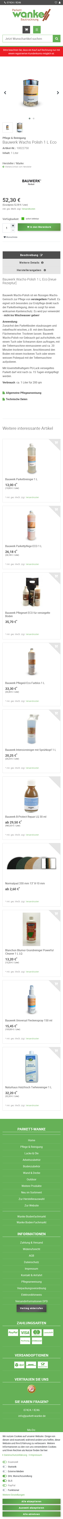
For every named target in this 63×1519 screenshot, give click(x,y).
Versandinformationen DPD (31, 1301)
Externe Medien (16, 1471)
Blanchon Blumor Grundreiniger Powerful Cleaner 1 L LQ (29, 951)
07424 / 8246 (14, 2)
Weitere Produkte (31, 1186)
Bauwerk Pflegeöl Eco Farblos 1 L (25, 683)
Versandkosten (28, 208)
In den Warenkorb (40, 226)
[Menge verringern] (13, 230)
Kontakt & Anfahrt (31, 1275)
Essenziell (13, 1462)
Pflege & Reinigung (31, 1147)
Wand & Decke (31, 1173)
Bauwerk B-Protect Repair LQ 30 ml (25, 817)
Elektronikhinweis (31, 1295)
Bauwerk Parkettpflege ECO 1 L (23, 546)
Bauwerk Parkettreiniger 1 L (21, 479)
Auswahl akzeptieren (31, 1507)
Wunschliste (11, 237)
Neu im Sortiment (31, 1192)
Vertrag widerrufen (31, 1308)
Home (31, 1140)
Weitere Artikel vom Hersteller (18, 167)
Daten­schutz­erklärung (16, 1454)
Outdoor (31, 1179)
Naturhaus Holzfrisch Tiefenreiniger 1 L (28, 1087)
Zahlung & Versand (31, 1242)
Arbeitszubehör (31, 1160)
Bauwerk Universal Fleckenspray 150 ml (28, 1020)
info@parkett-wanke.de (32, 1416)
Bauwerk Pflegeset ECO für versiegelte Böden (27, 614)
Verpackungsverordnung (31, 1288)
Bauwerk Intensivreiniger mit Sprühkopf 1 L (30, 750)
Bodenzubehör (31, 1166)
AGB (31, 1255)
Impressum (31, 1268)
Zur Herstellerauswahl (32, 1199)
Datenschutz (31, 1262)
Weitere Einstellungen (14, 1494)
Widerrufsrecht (31, 1249)
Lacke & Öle (31, 1153)
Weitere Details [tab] (29, 262)
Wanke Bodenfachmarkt (31, 1216)
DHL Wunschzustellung (20, 1476)
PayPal (11, 1485)
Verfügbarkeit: (11, 219)
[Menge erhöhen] (13, 225)
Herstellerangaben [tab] (29, 270)
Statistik (12, 1466)
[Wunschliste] (56, 2)
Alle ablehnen (31, 1514)
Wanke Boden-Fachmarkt (31, 1222)
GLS (10, 1480)
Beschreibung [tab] (29, 255)
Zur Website (32, 1205)
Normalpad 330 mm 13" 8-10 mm (25, 883)
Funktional (13, 1490)
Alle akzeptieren (32, 1501)
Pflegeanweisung (31, 1281)
